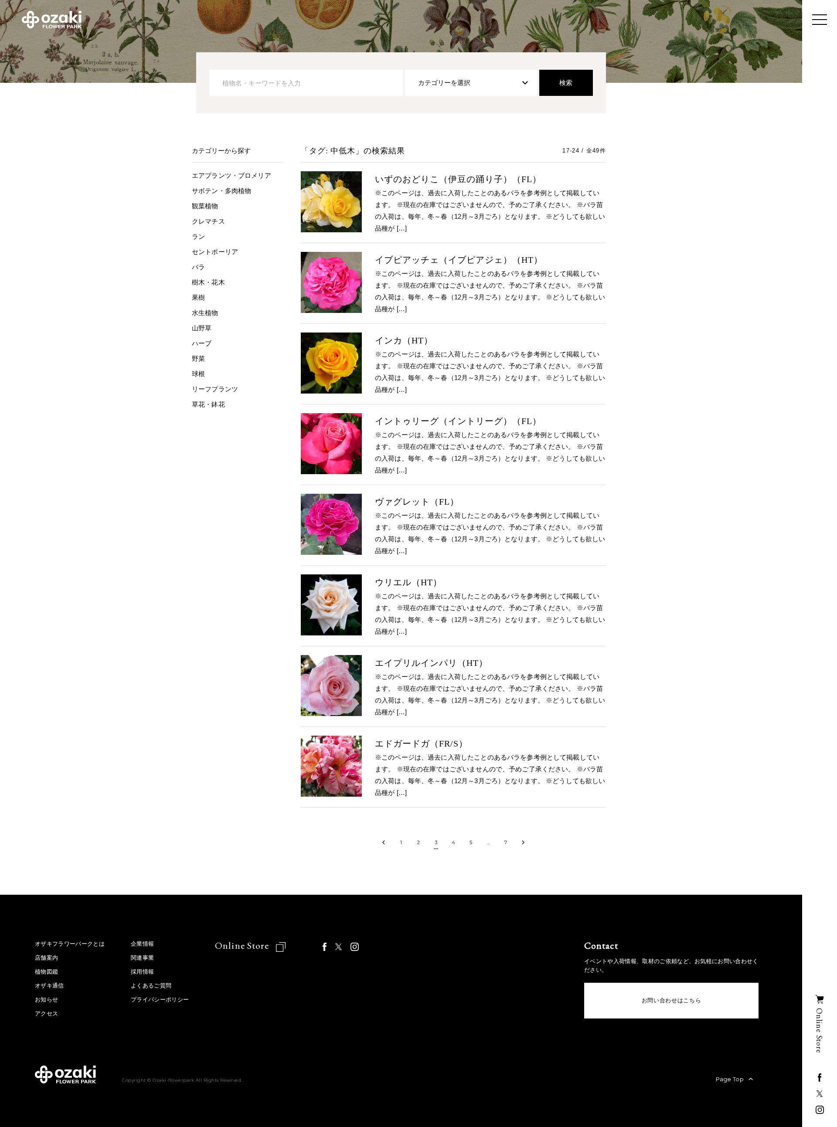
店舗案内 (46, 957)
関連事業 (142, 957)
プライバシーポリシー (160, 999)
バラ (198, 267)
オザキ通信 (49, 985)
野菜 (198, 358)
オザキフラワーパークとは (70, 943)
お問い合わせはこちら (671, 1000)
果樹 (198, 297)
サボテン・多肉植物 (221, 190)
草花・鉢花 (208, 404)
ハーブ (201, 343)
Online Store (243, 945)
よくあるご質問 (151, 985)
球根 (198, 373)
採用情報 (142, 971)
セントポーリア (215, 251)
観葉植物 (205, 206)
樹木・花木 (208, 282)
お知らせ (46, 999)
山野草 (201, 328)
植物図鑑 (46, 971)
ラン (198, 236)
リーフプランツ (215, 389)
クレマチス (208, 221)
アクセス (46, 1013)
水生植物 (205, 312)
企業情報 (142, 943)
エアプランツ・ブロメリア (231, 175)
